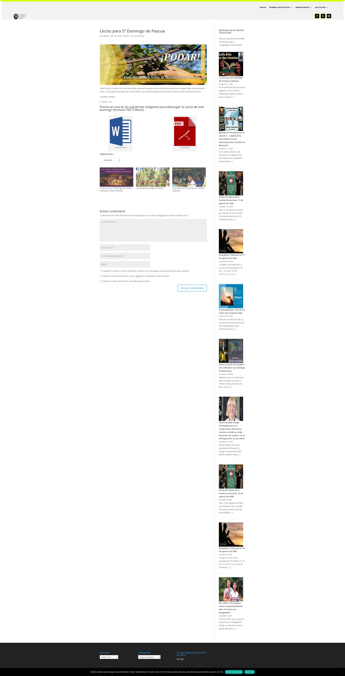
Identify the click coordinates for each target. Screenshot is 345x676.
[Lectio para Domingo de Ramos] (153, 177)
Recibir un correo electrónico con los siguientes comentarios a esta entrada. (136, 276)
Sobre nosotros (279, 7)
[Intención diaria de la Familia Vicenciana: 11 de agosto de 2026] (231, 194)
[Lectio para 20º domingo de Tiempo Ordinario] (231, 75)
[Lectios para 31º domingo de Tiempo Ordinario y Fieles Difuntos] (116, 177)
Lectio (126, 36)
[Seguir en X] (323, 16)
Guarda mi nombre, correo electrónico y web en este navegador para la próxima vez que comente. (146, 271)
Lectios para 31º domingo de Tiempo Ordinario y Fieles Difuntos (116, 189)
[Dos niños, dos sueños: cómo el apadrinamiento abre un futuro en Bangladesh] (231, 600)
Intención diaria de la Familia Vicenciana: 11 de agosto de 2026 (231, 200)
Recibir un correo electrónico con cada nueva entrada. (126, 281)
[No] (341, 672)
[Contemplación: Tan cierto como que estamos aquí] (231, 307)
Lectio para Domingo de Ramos (150, 188)
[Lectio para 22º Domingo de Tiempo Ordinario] (189, 177)
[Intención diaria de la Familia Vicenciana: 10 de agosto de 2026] (231, 488)
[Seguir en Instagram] (329, 16)
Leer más (250, 672)
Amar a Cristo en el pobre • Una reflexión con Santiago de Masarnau (232, 367)
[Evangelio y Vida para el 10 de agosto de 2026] (231, 546)
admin (106, 36)
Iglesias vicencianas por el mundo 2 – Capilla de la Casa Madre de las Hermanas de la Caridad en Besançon (232, 139)
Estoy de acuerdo (234, 672)
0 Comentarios (138, 36)
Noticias (320, 7)
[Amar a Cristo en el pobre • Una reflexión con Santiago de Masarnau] (231, 362)
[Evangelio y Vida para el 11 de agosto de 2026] (231, 252)
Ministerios (302, 7)
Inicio (263, 7)
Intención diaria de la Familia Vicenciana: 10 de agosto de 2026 (231, 493)
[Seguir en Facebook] (317, 16)
